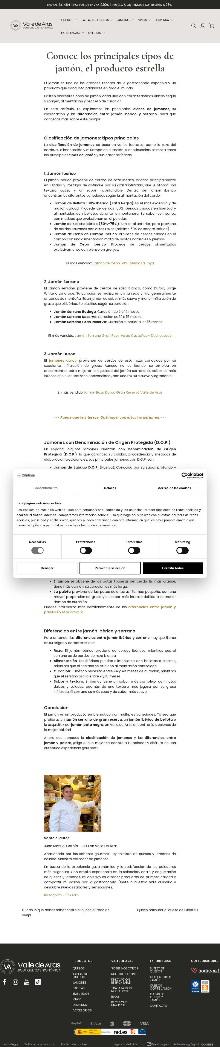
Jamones (79, 982)
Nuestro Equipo (123, 973)
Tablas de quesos (80, 975)
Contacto (159, 1005)
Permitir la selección (110, 568)
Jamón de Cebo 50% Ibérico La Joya (123, 263)
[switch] (86, 550)
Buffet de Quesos (157, 970)
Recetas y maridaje (119, 1004)
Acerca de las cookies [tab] (174, 488)
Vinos (77, 999)
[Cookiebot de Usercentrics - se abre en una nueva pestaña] (184, 475)
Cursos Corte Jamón (160, 987)
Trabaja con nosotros (121, 990)
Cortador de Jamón (160, 978)
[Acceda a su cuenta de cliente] (202, 26)
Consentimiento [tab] (46, 488)
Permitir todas (172, 568)
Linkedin (72, 895)
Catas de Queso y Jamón (157, 997)
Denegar (47, 568)
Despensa (80, 1004)
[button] (72, 32)
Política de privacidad (39, 1044)
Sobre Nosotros (124, 968)
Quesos (79, 968)
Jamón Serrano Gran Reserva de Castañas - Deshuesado (123, 335)
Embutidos (81, 993)
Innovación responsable (121, 981)
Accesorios (82, 1010)
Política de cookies (74, 1044)
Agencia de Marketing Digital (180, 1044)
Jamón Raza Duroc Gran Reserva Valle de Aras (122, 392)
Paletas (79, 988)
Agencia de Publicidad (129, 1044)
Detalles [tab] (110, 488)
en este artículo (69, 612)
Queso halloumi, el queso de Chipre (167, 910)
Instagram (53, 895)
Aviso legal (10, 1044)
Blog (115, 996)
